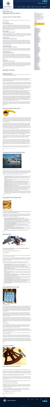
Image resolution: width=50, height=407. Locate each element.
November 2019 (36, 39)
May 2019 (35, 44)
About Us (23, 6)
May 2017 (35, 64)
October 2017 (36, 60)
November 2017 (36, 59)
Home (19, 6)
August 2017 (36, 62)
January (8, 10)
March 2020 (36, 36)
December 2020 (36, 29)
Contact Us (44, 6)
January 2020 (36, 38)
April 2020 (36, 35)
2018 (6, 10)
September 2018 (37, 51)
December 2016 (36, 68)
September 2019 (37, 41)
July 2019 (35, 43)
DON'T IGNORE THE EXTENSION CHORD (38, 16)
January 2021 (36, 28)
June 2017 (36, 63)
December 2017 (36, 58)
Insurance (28, 6)
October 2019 (36, 40)
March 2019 (36, 46)
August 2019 (36, 42)
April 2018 (36, 55)
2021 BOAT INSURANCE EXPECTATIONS (38, 13)
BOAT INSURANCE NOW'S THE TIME (11, 286)
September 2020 (37, 31)
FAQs (40, 6)
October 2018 (36, 50)
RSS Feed (36, 25)
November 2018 (36, 49)
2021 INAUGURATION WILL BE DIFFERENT (39, 17)
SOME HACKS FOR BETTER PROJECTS (12, 13)
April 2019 (36, 45)
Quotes (33, 6)
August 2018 (36, 52)
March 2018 (36, 56)
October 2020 (36, 30)
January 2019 (36, 48)
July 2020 (35, 33)
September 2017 (37, 61)
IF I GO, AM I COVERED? (8, 345)
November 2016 (36, 69)
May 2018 (35, 54)
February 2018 (36, 57)
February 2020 (36, 37)
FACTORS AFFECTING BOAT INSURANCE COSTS (14, 152)
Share (3, 67)
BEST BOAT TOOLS (7, 234)
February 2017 (36, 67)
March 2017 (36, 66)
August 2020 (36, 32)
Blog (36, 6)
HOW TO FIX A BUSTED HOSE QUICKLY (12, 108)
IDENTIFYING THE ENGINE (9, 70)
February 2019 (36, 47)
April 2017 (36, 65)
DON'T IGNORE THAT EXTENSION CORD (12, 197)
